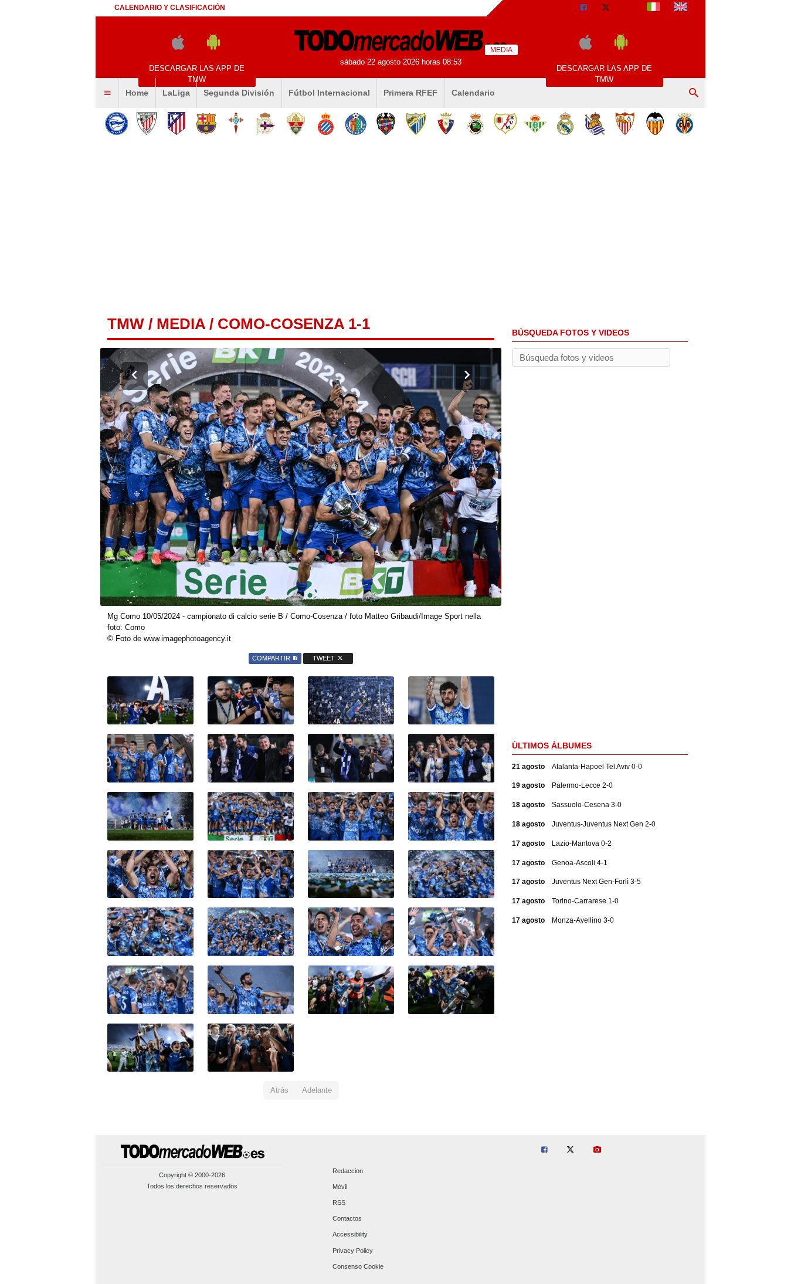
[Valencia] (655, 123)
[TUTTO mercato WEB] (653, 8)
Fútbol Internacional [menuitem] (329, 92)
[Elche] (296, 123)
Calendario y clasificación (169, 7)
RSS (338, 1202)
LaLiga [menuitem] (176, 92)
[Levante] (386, 123)
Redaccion (347, 1170)
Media (181, 324)
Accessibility (350, 1234)
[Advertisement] (400, 228)
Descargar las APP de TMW (197, 74)
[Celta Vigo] (236, 123)
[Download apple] (178, 47)
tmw (125, 324)
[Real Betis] (535, 123)
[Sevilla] (625, 123)
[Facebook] (583, 8)
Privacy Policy (352, 1250)
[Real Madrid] (565, 123)
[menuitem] (107, 93)
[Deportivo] (266, 123)
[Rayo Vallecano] (505, 123)
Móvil (339, 1186)
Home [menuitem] (136, 92)
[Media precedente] (134, 376)
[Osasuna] (445, 123)
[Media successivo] (467, 376)
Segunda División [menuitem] (238, 92)
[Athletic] (146, 123)
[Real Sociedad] (595, 123)
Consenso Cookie (357, 1266)
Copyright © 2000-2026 (192, 1174)
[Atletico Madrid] (176, 123)
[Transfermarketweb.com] (680, 8)
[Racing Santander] (475, 123)
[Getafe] (356, 123)
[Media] (628, 8)
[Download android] (213, 47)
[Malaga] (415, 123)
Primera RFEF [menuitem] (410, 92)
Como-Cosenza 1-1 (294, 324)
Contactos (347, 1218)
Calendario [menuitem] (473, 92)
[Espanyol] (326, 123)
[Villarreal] (685, 123)
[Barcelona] (206, 123)
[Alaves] (116, 123)
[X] (606, 8)
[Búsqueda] (693, 93)
